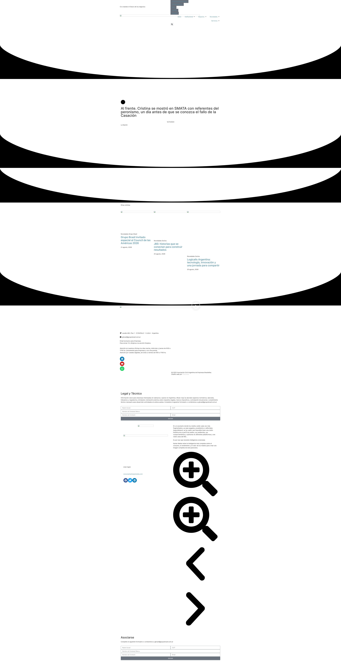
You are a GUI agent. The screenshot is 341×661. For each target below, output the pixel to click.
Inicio (179, 17)
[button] (171, 24)
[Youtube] (122, 364)
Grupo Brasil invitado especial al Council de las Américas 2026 (136, 240)
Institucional (189, 17)
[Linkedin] (122, 359)
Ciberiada (185, 374)
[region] (170, 383)
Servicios (214, 21)
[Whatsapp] (122, 368)
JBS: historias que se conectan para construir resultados (168, 246)
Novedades (213, 17)
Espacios (201, 17)
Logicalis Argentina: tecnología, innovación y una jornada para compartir (203, 262)
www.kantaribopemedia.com (133, 474)
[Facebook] (125, 480)
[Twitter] (130, 480)
